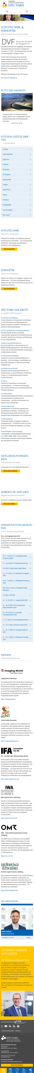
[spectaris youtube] (6, 1026)
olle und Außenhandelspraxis (21, 330)
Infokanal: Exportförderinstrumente (11, 343)
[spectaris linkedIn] (10, 1026)
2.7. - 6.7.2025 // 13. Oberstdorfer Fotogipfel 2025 (16, 574)
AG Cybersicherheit (6, 394)
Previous (3, 109)
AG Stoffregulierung (6, 419)
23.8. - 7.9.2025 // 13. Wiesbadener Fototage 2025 (16, 582)
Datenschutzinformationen (8, 1030)
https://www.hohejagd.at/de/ (9, 890)
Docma (5, 195)
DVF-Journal (6, 215)
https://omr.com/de (6, 856)
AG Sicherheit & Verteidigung (9, 318)
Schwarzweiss (7, 179)
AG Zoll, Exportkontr (7, 330)
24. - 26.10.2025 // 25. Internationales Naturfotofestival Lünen (14, 606)
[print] (18, 1026)
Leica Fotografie (7, 210)
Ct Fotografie (6, 174)
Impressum (17, 1030)
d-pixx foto (6, 159)
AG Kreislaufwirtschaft (7, 406)
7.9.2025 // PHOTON (9, 595)
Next (30, 109)
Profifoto (5, 149)
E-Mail (28, 937)
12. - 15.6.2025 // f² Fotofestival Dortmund (15, 563)
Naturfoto (5, 164)
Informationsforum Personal (9, 368)
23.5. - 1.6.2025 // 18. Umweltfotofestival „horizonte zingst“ (15, 557)
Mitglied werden (9, 504)
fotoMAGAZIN (7, 205)
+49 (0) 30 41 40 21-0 (7, 1055)
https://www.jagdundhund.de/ (10, 741)
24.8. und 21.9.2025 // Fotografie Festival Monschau (15, 589)
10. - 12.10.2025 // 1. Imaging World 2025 (15, 600)
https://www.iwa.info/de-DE (9, 818)
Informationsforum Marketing (9, 356)
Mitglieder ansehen (10, 471)
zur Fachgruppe (9, 249)
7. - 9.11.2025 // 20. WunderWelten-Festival (15, 620)
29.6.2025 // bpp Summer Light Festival (14, 568)
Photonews (6, 169)
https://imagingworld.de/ (8, 699)
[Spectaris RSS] (14, 1026)
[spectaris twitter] (2, 1026)
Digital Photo (6, 190)
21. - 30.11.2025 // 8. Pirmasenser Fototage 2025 (15, 638)
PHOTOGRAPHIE (8, 154)
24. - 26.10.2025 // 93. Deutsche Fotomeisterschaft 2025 (12, 614)
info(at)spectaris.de (5, 1057)
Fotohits (5, 185)
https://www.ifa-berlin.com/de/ (10, 779)
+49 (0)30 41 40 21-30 (8, 937)
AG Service (4, 381)
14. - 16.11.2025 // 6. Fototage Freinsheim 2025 (15, 631)
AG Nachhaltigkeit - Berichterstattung (11, 431)
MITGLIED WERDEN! (17, 1065)
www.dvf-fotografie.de (10, 78)
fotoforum (6, 200)
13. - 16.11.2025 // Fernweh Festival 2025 (15, 625)
